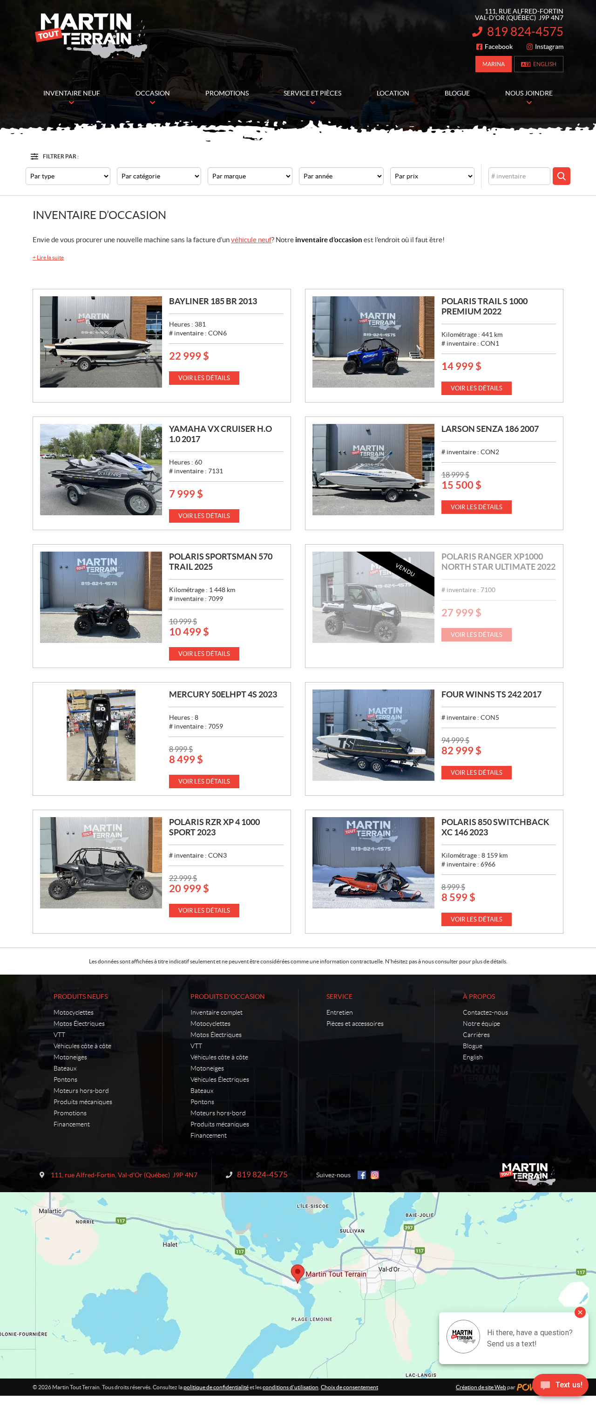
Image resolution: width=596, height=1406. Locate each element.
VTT (59, 1034)
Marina (493, 64)
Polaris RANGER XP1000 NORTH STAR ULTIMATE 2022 (498, 562)
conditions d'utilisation (290, 1387)
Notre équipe (481, 1023)
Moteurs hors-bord (81, 1090)
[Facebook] (362, 1175)
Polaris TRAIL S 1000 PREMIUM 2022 (484, 306)
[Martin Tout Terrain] (91, 36)
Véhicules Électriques (219, 1079)
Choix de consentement (349, 1387)
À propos (479, 996)
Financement (72, 1124)
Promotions (70, 1113)
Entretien (339, 1012)
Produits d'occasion (227, 996)
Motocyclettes (74, 1012)
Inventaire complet (216, 1012)
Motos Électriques (79, 1023)
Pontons (65, 1079)
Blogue (472, 1046)
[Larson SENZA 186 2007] (373, 469)
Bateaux (65, 1068)
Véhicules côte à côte (82, 1046)
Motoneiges (70, 1057)
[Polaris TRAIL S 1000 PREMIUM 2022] (373, 342)
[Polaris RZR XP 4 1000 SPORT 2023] (101, 862)
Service (339, 996)
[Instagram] (375, 1175)
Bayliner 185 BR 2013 (213, 301)
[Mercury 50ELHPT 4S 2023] (101, 735)
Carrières (476, 1034)
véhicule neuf (251, 240)
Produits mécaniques (83, 1102)
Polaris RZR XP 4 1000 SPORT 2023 (214, 827)
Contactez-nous (485, 1012)
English (544, 64)
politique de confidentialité (216, 1387)
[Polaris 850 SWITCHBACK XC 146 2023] (373, 862)
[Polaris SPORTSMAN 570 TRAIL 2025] (101, 597)
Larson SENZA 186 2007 (490, 429)
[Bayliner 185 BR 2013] (101, 342)
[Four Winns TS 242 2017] (373, 735)
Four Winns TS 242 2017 (491, 694)
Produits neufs (81, 996)
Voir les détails (204, 378)
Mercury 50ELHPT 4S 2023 (223, 694)
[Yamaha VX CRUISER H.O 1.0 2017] (101, 469)
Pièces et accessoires (355, 1023)
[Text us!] (560, 1387)
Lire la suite (48, 257)
